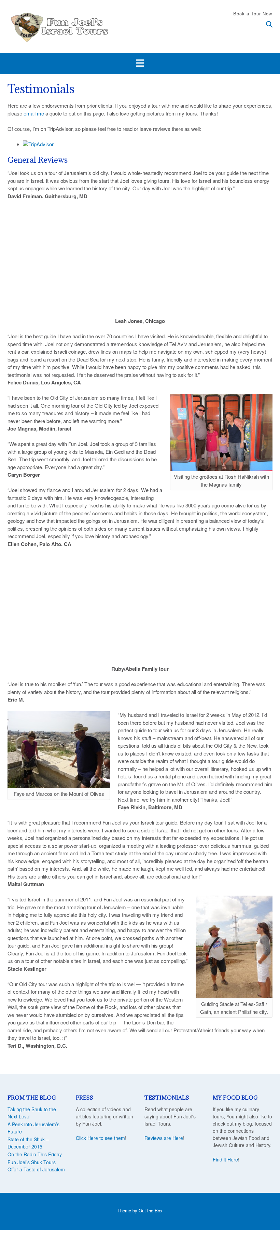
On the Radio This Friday (35, 1154)
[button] (140, 63)
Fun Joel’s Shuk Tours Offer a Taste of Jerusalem (36, 1166)
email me (34, 113)
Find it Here (225, 1159)
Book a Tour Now (252, 13)
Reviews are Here (163, 1137)
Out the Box (151, 1210)
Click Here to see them (100, 1137)
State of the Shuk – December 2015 (28, 1143)
